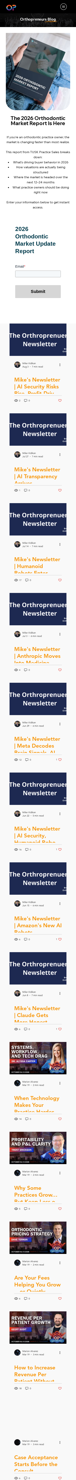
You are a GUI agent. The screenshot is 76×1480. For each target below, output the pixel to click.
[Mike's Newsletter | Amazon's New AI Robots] (38, 878)
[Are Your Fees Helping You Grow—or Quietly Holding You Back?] (38, 1238)
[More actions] (61, 364)
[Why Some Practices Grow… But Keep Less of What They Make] (38, 1148)
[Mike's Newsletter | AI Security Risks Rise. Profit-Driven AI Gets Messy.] (38, 340)
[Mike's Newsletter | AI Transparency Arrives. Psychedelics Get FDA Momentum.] (38, 429)
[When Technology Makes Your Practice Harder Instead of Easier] (38, 1058)
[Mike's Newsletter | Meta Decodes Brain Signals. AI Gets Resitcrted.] (38, 699)
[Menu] (63, 7)
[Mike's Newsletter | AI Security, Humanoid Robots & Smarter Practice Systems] (38, 789)
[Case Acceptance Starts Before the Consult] (38, 1417)
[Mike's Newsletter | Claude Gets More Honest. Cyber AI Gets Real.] (38, 968)
